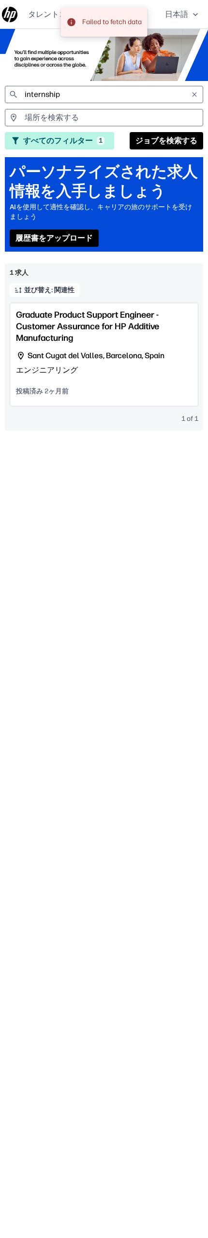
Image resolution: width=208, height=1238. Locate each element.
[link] (9, 14)
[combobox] (104, 94)
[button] (182, 14)
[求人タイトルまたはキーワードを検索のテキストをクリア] (194, 94)
